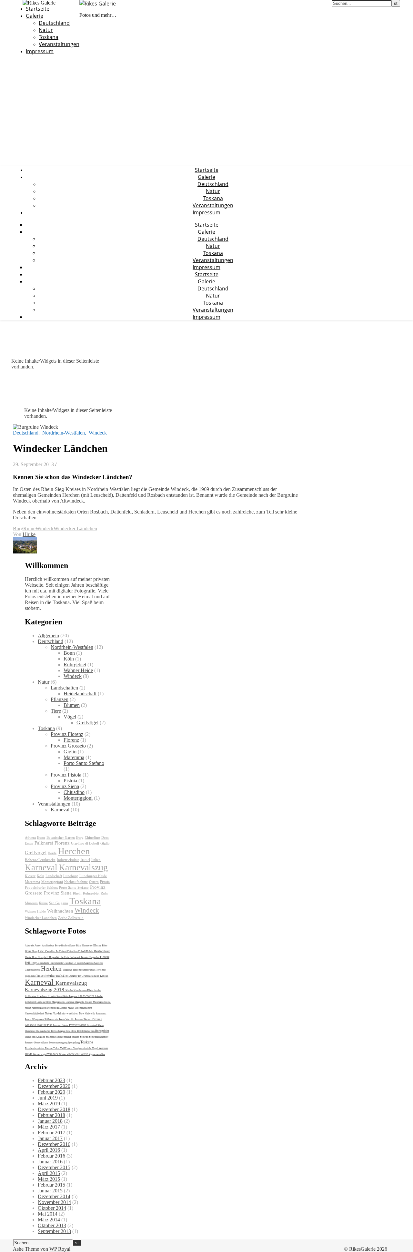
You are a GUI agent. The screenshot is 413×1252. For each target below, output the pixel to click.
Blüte (104, 945)
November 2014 (54, 1202)
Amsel (38, 945)
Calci (41, 951)
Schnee (76, 1036)
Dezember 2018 (54, 1109)
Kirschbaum (80, 990)
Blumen (72, 705)
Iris (58, 975)
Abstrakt (30, 945)
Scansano (51, 1036)
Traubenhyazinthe (35, 1048)
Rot (79, 1031)
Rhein (77, 893)
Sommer (29, 1042)
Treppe (49, 1048)
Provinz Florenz (67, 734)
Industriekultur (68, 860)
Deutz (28, 957)
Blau (79, 945)
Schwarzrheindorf (98, 1036)
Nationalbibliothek (35, 1013)
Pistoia (70, 780)
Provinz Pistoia (66, 775)
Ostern (94, 882)
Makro (89, 1002)
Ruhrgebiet (75, 664)
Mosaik (63, 1007)
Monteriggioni (78, 798)
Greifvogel (35, 852)
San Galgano (58, 903)
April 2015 (49, 1173)
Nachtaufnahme (76, 882)
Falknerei (44, 843)
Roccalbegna (58, 1031)
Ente (67, 957)
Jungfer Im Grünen (79, 975)
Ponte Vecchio (67, 1019)
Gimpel (29, 969)
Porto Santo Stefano (84, 763)
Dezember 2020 (54, 1086)
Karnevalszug (83, 867)
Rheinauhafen (43, 1031)
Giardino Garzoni (93, 963)
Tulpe (56, 1048)
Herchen (74, 851)
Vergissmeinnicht (82, 1048)
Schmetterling (64, 1036)
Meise (107, 1002)
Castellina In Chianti (56, 951)
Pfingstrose (38, 1019)
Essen (29, 843)
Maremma (74, 757)
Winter (63, 1054)
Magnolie (80, 1002)
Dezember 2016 (54, 1144)
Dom (105, 837)
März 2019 (49, 1103)
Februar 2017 (51, 1132)
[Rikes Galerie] (97, 3)
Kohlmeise (31, 996)
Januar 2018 (50, 1121)
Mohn (28, 1007)
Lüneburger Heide (93, 876)
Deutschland (54, 22)
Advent (30, 837)
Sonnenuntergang (58, 1042)
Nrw (82, 1013)
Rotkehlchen (88, 1031)
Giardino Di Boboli (74, 963)
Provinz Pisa (45, 1025)
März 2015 (49, 1179)
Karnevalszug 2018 (45, 989)
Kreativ (52, 996)
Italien (96, 860)
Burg (18, 528)
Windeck (98, 432)
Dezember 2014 (54, 1196)
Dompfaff (43, 957)
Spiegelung (74, 1042)
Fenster (85, 957)
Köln (69, 658)
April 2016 (49, 1150)
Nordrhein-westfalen (66, 1013)
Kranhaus (42, 996)
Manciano (98, 1002)
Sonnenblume (41, 1042)
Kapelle (104, 975)
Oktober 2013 (52, 1225)
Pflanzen (59, 699)
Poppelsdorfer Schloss (41, 887)
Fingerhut (94, 957)
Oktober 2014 (52, 1208)
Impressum (40, 51)
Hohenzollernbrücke (40, 860)
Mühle (71, 1007)
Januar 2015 (50, 1190)
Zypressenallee (97, 1054)
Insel (85, 859)
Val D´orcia (66, 1048)
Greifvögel (87, 722)
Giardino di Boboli (85, 843)
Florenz (71, 740)
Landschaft (53, 876)
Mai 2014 (47, 1214)
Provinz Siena (65, 786)
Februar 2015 (51, 1185)
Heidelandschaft (80, 693)
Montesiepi (53, 1007)
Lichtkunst (30, 1002)
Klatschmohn (94, 990)
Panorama (101, 1013)
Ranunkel (92, 1025)
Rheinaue (30, 1031)
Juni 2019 (48, 1097)
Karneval (60, 809)
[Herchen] (25, 551)
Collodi (82, 951)
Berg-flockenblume (65, 945)
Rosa (68, 1031)
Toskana (48, 37)
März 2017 (49, 1127)
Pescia (28, 1019)
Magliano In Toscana (63, 1002)
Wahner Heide (78, 670)
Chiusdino (74, 792)
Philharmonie (52, 1019)
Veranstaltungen (59, 44)
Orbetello (90, 1013)
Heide (52, 853)
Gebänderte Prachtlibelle (50, 963)
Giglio (70, 751)
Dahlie (90, 951)
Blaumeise (87, 945)
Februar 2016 (51, 1156)
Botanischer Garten (60, 837)
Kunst (59, 996)
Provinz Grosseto (68, 745)
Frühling (30, 962)
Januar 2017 (50, 1138)
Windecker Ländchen (75, 528)
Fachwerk (75, 957)
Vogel (95, 1048)
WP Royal (59, 1249)
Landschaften (64, 687)
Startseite (37, 8)
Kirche (69, 990)
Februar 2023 (51, 1080)
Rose (74, 1031)
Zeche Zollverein (71, 918)
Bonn (69, 653)
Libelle (99, 996)
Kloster (30, 876)
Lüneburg (70, 876)
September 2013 (54, 1231)
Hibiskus (68, 969)
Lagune (73, 996)
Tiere (56, 711)
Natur (46, 30)
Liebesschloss (44, 1002)
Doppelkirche (56, 957)
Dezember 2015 (54, 1167)
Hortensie (101, 969)
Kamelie (95, 975)
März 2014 (49, 1219)
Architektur (48, 945)
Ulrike (29, 534)
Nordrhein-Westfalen (63, 432)
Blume (97, 945)
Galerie (34, 15)
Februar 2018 (51, 1115)
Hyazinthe (30, 975)
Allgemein (48, 635)
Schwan (84, 1036)
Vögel (70, 716)
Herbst (37, 969)
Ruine (29, 528)
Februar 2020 (51, 1092)
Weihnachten (60, 911)
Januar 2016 (50, 1161)
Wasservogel (40, 1054)
